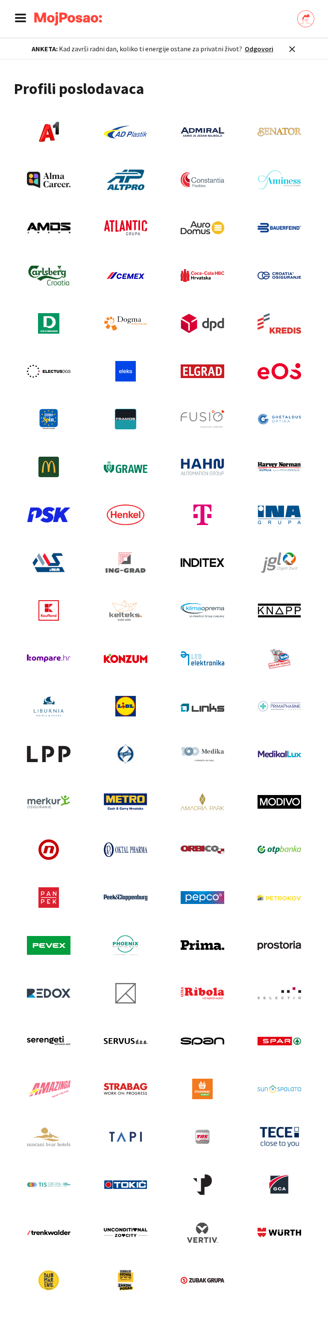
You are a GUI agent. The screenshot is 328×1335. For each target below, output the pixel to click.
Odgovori (259, 48)
